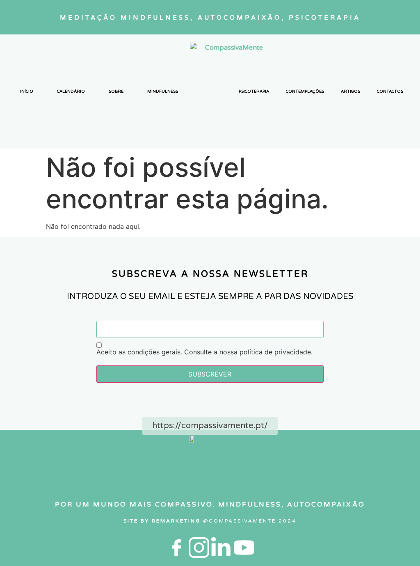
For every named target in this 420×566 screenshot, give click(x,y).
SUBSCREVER (209, 374)
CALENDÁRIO (71, 91)
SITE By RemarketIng (163, 521)
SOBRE (116, 91)
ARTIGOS (350, 91)
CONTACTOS (390, 91)
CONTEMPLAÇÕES (305, 91)
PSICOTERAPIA (254, 91)
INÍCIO (26, 91)
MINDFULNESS (162, 91)
